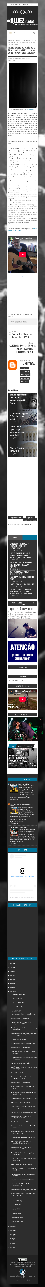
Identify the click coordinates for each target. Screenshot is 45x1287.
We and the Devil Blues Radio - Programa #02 (21, 1184)
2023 (11, 967)
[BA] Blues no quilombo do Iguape (22, 584)
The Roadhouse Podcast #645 (20, 1083)
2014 (11, 1235)
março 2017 (15, 1213)
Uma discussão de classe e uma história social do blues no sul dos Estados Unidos (18, 759)
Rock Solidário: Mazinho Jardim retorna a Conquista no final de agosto (25, 810)
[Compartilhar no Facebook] (24, 322)
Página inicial (30, 518)
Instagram (26, 375)
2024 (11, 963)
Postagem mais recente (15, 518)
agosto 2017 (16, 1007)
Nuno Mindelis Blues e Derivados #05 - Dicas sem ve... (23, 1194)
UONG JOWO (26, 1280)
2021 (11, 975)
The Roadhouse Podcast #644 (20, 1122)
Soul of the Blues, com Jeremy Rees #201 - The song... (24, 1058)
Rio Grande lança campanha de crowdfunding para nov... (21, 1142)
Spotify (25, 381)
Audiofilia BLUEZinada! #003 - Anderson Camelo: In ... (23, 1093)
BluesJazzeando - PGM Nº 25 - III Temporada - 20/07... (21, 1023)
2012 (11, 1243)
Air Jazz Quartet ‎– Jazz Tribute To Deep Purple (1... (23, 1175)
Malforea (24, 1276)
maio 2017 (15, 1205)
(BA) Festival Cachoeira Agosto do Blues (22, 578)
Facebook (26, 371)
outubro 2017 (16, 999)
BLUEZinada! (14, 1276)
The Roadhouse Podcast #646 (20, 1047)
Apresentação (16, 5)
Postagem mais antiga (30, 520)
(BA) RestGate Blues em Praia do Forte (23, 1137)
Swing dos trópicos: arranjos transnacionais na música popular (21, 564)
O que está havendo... (21, 609)
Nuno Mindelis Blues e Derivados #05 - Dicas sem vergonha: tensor (21, 50)
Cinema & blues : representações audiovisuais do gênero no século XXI (18, 430)
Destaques (26, 314)
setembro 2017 (16, 1003)
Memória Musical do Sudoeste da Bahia (21, 805)
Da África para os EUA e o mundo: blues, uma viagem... (24, 1028)
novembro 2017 (17, 995)
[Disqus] (22, 487)
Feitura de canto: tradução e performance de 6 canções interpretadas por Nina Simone (18, 397)
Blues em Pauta (18, 314)
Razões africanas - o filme (19, 572)
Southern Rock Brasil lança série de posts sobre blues (22, 1132)
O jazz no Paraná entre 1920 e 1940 (18, 449)
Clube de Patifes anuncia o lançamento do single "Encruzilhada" (19, 546)
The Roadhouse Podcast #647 (20, 1018)
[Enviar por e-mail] (16, 322)
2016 (11, 1227)
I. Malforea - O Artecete (18, 828)
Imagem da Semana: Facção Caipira (22, 1180)
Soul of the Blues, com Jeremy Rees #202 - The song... (24, 1034)
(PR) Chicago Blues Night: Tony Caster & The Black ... (23, 1169)
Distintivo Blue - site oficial (19, 784)
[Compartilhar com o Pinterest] (26, 322)
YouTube (26, 378)
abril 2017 (15, 1209)
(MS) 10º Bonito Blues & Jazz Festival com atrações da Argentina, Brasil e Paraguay (20, 555)
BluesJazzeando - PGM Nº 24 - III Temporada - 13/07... (21, 1078)
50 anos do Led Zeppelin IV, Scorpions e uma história (19, 416)
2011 (11, 1247)
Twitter (25, 368)
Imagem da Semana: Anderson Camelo (23, 1112)
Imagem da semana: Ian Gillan (20, 1063)
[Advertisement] (22, 299)
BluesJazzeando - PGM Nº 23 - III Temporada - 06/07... (21, 1117)
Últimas (15, 537)
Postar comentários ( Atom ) (23, 524)
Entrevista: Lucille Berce (18, 1073)
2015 (11, 1231)
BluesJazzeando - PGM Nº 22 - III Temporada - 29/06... (21, 1148)
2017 (11, 992)
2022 (11, 971)
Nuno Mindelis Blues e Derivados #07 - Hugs (23, 1087)
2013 (11, 1239)
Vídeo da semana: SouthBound (21, 1102)
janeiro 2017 (16, 1221)
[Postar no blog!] (19, 322)
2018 (11, 987)
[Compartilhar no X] (21, 322)
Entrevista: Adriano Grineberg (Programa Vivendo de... (24, 1153)
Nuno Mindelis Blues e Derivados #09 (23, 1014)
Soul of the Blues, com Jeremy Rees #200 (24, 1098)
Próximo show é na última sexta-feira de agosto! (26, 786)
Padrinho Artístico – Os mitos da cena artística (23, 1052)
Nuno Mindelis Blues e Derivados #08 (23, 1043)
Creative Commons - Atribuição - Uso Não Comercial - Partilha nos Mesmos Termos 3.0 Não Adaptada (22, 1264)
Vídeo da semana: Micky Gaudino (21, 1164)
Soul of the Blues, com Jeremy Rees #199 (24, 1190)
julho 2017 (15, 1011)
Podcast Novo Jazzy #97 (18, 1039)
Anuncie (25, 5)
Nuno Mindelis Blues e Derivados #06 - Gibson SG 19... (23, 1126)
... (29, 537)
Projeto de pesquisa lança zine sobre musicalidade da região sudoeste (26, 831)
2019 (11, 983)
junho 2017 (15, 1201)
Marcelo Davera (30, 109)
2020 (11, 979)
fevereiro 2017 (16, 1217)
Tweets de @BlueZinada (16, 680)
